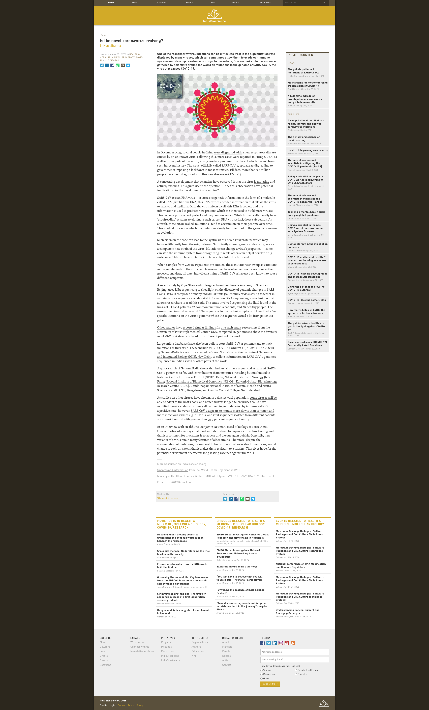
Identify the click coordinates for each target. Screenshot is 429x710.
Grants (235, 3)
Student (267, 670)
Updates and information (172, 470)
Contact (226, 665)
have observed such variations (244, 268)
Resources (265, 3)
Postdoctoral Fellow (308, 670)
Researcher (269, 674)
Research (113, 61)
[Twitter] (102, 65)
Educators (198, 651)
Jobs (212, 3)
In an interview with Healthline (178, 426)
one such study (231, 327)
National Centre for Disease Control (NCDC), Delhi (190, 376)
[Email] (123, 65)
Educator (302, 674)
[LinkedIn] (107, 65)
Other (266, 678)
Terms (131, 705)
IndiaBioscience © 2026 (113, 701)
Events (189, 3)
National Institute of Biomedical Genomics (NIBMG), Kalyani (206, 381)
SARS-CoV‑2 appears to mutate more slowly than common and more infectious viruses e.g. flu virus (215, 412)
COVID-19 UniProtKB (231, 347)
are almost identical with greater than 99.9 (185, 419)
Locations (105, 665)
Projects (166, 642)
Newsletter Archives (142, 651)
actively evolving (168, 185)
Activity (226, 660)
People (226, 651)
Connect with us (139, 647)
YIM (194, 656)
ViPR (212, 347)
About (225, 642)
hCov (250, 347)
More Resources (167, 464)
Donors (226, 656)
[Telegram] (128, 65)
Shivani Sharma (110, 45)
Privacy (140, 705)
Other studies (166, 327)
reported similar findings (199, 327)
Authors (196, 647)
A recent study (166, 285)
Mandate (227, 647)
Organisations (200, 642)
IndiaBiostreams (170, 660)
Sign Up (103, 705)
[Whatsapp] (117, 65)
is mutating (261, 181)
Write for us (137, 642)
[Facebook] (112, 65)
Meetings (166, 647)
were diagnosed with (228, 152)
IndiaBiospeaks (170, 656)
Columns (162, 3)
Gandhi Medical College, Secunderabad (234, 390)
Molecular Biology (123, 58)
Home (111, 3)
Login (112, 705)
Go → (324, 3)
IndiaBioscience (214, 15)
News (134, 3)
